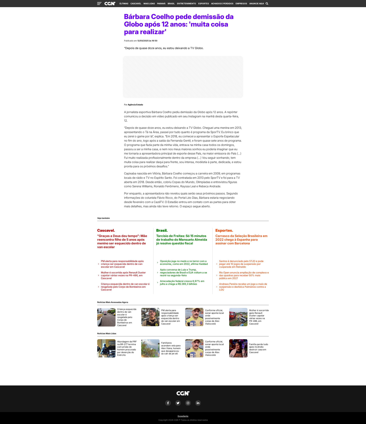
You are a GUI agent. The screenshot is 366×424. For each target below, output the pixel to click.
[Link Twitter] (178, 405)
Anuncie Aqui (256, 3)
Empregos (241, 3)
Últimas (123, 3)
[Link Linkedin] (198, 405)
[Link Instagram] (188, 405)
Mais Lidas (149, 3)
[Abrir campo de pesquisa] (267, 3)
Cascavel (136, 3)
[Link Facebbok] (168, 405)
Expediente (183, 416)
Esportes (203, 3)
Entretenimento (186, 3)
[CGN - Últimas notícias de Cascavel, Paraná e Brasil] (109, 3)
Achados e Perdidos (222, 3)
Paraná (161, 3)
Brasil (171, 3)
